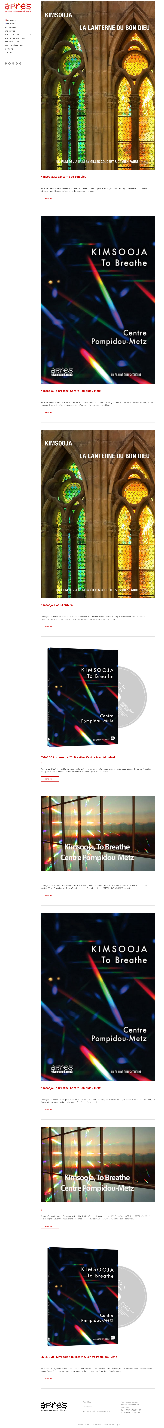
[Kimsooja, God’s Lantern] (98, 514)
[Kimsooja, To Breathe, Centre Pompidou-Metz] (98, 300)
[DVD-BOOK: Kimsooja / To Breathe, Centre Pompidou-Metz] (98, 697)
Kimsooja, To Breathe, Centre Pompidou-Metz (71, 391)
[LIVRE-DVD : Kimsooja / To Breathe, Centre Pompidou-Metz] (98, 1296)
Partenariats (87, 1406)
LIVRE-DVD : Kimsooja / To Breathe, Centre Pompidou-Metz (79, 1357)
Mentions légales (114, 1424)
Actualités (87, 1402)
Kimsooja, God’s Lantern (57, 605)
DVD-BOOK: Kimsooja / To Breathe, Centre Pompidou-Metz (79, 757)
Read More (50, 198)
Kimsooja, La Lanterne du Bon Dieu (63, 176)
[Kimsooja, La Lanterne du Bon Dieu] (98, 85)
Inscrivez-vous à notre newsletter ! (96, 1411)
